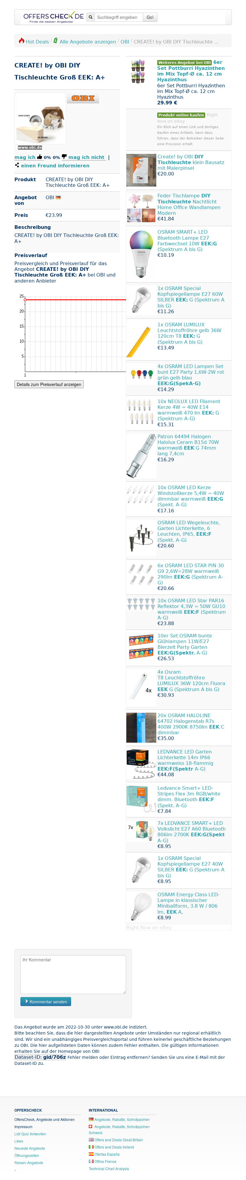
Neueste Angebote (29, 1148)
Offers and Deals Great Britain (118, 1139)
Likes (18, 1140)
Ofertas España (107, 1154)
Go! (150, 17)
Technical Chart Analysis (109, 1168)
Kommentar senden (47, 1002)
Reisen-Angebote (28, 1162)
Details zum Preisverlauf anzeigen (49, 384)
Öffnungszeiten (26, 1155)
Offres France (105, 1161)
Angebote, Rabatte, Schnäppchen (122, 1119)
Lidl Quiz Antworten (30, 1133)
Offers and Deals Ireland (114, 1146)
